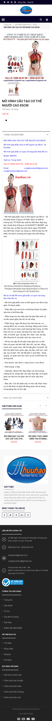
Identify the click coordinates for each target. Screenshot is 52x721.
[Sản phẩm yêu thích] (4, 2)
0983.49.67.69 (14, 547)
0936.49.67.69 (27, 547)
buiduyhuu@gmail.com (17, 555)
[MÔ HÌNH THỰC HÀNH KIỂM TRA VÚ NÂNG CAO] (29, 423)
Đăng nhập (22, 2)
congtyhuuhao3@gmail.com (20, 561)
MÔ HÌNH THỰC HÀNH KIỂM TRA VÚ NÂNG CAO (29, 437)
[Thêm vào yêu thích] (6, 120)
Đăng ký (30, 2)
